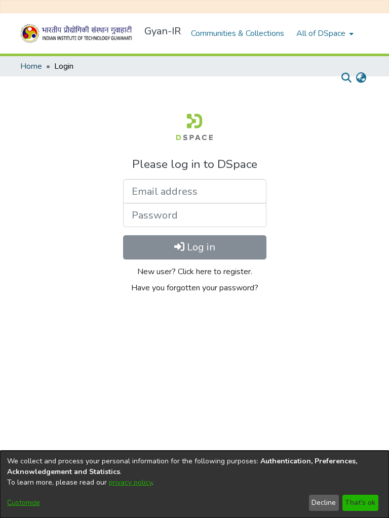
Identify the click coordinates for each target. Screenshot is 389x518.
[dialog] (194, 484)
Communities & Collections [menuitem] (237, 33)
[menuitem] (324, 33)
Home (31, 66)
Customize (23, 502)
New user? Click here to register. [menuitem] (194, 271)
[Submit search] (346, 78)
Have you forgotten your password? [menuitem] (194, 287)
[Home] (78, 33)
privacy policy (130, 482)
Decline (324, 502)
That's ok (360, 502)
